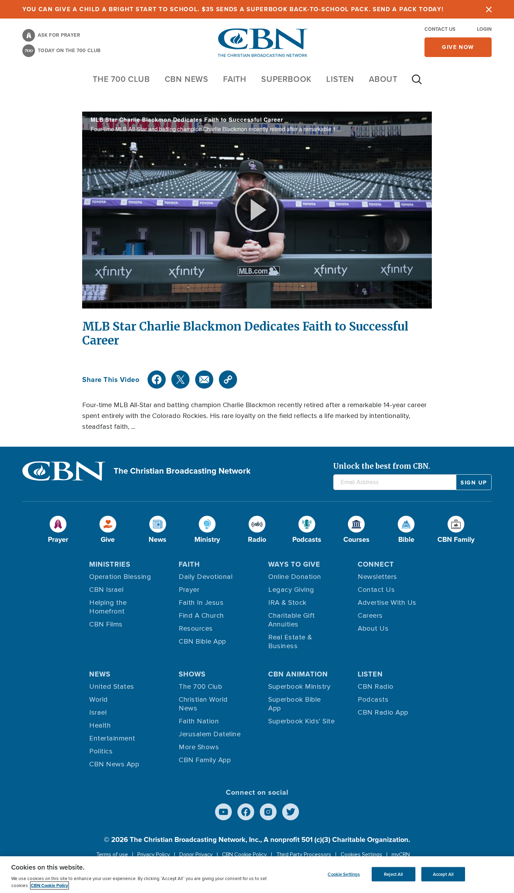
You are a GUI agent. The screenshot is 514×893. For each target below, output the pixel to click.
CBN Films (106, 624)
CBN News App (114, 764)
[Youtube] (223, 811)
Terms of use (112, 854)
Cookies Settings (361, 854)
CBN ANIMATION (298, 674)
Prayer (189, 590)
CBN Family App (205, 760)
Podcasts (373, 699)
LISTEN (340, 79)
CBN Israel (106, 590)
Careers (370, 615)
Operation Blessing (120, 577)
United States (111, 686)
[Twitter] (180, 379)
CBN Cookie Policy (244, 854)
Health (100, 725)
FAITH (235, 79)
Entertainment (112, 738)
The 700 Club (121, 79)
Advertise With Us (387, 602)
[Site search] (417, 83)
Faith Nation (199, 721)
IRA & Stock (287, 602)
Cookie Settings (344, 874)
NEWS (99, 674)
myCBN (401, 854)
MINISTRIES (109, 564)
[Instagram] (268, 811)
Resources (196, 628)
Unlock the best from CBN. (381, 466)
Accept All (443, 874)
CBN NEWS (186, 79)
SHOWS (192, 674)
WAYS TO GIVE (294, 564)
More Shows (199, 747)
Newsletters (377, 577)
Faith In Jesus (201, 602)
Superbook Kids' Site (301, 721)
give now (458, 47)
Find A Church (201, 615)
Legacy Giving (291, 590)
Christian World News (203, 704)
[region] (257, 874)
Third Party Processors (303, 854)
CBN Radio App (383, 712)
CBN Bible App (202, 641)
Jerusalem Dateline (210, 734)
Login (484, 29)
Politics (101, 751)
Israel (98, 712)
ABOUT (383, 79)
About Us (373, 628)
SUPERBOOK (286, 79)
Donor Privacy (196, 854)
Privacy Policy (153, 854)
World (98, 699)
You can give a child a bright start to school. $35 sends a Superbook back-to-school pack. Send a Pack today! (233, 9)
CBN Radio (376, 686)
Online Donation (294, 577)
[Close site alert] (488, 9)
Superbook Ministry (299, 686)
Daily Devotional (206, 577)
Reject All (393, 874)
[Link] (228, 379)
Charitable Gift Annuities (291, 620)
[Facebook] (157, 379)
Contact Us (439, 29)
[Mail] (204, 379)
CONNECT (376, 564)
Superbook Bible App (294, 704)
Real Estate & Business (290, 641)
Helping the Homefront (108, 607)
